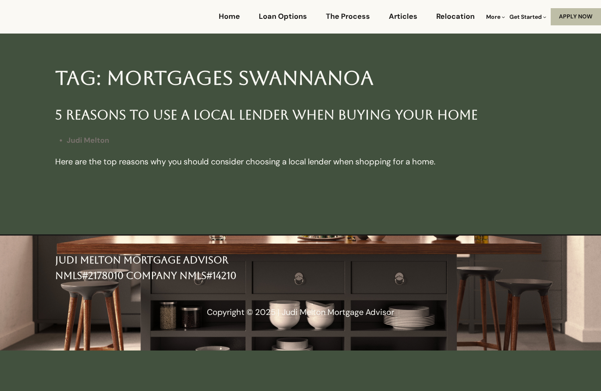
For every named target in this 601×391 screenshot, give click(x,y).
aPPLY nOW (575, 16)
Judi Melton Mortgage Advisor (141, 260)
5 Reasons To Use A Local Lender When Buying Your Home (266, 114)
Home (229, 16)
